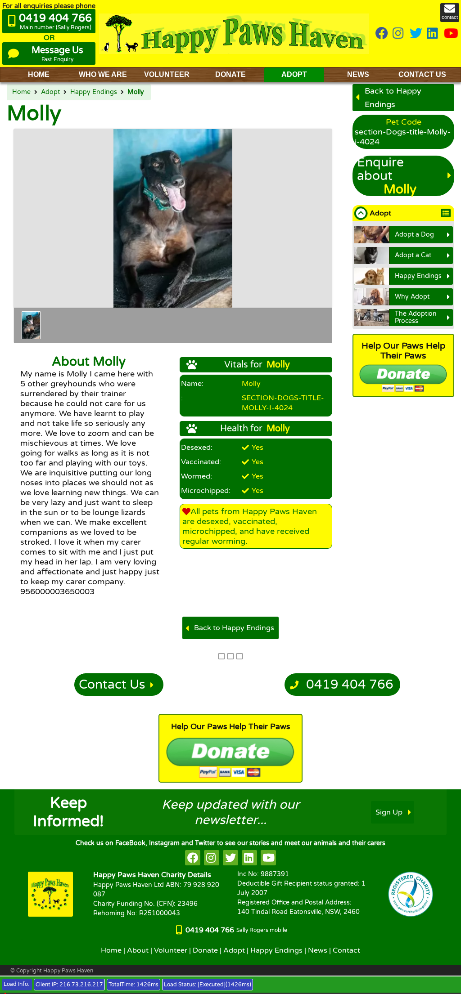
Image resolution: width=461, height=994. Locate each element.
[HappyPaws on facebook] (192, 857)
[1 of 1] (31, 325)
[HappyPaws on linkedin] (433, 34)
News (317, 950)
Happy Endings (93, 92)
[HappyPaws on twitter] (416, 34)
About (138, 950)
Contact (346, 950)
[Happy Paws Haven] (234, 33)
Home (21, 92)
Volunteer (170, 950)
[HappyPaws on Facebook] (381, 34)
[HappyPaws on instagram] (398, 34)
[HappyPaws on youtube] (451, 34)
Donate (205, 950)
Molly (135, 92)
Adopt (50, 92)
